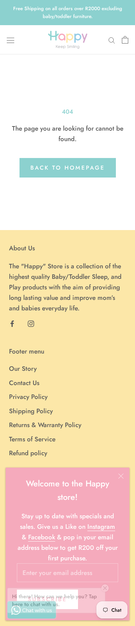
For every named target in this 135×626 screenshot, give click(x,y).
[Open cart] (125, 40)
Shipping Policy (31, 410)
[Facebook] (12, 323)
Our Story (23, 368)
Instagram (101, 526)
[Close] (121, 476)
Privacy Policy (28, 396)
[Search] (111, 40)
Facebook (41, 537)
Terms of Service (32, 439)
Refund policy (28, 452)
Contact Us (24, 382)
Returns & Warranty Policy (45, 424)
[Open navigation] (10, 39)
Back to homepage (67, 168)
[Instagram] (31, 323)
